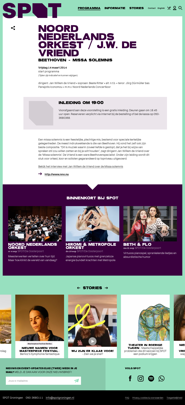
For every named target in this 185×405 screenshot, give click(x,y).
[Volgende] (106, 288)
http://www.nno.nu (57, 174)
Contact (152, 8)
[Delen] (13, 27)
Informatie (115, 8)
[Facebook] (130, 379)
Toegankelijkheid (174, 397)
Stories (136, 8)
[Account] (174, 9)
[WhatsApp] (161, 379)
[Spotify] (151, 379)
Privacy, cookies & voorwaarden (147, 397)
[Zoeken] (180, 9)
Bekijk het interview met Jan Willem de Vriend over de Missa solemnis (80, 166)
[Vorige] (78, 288)
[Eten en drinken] (169, 9)
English (161, 8)
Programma (89, 8)
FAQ (127, 397)
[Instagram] (140, 379)
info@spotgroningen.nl (60, 397)
